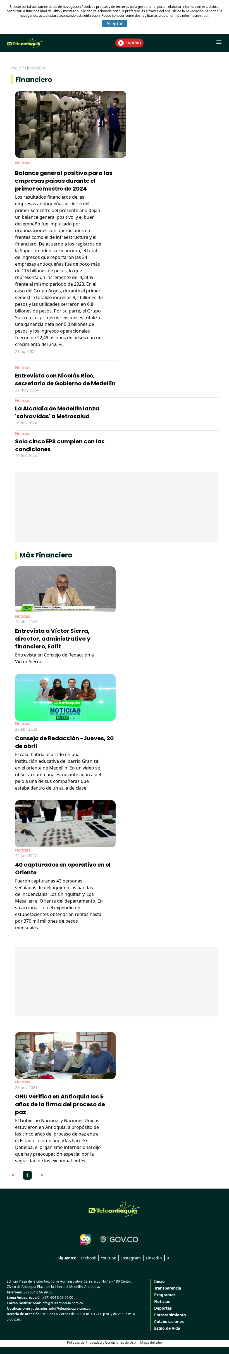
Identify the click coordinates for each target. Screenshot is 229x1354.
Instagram (131, 1258)
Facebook (87, 1258)
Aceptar (114, 23)
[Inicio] (114, 1209)
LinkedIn (154, 1258)
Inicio (16, 68)
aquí (205, 15)
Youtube (108, 1258)
